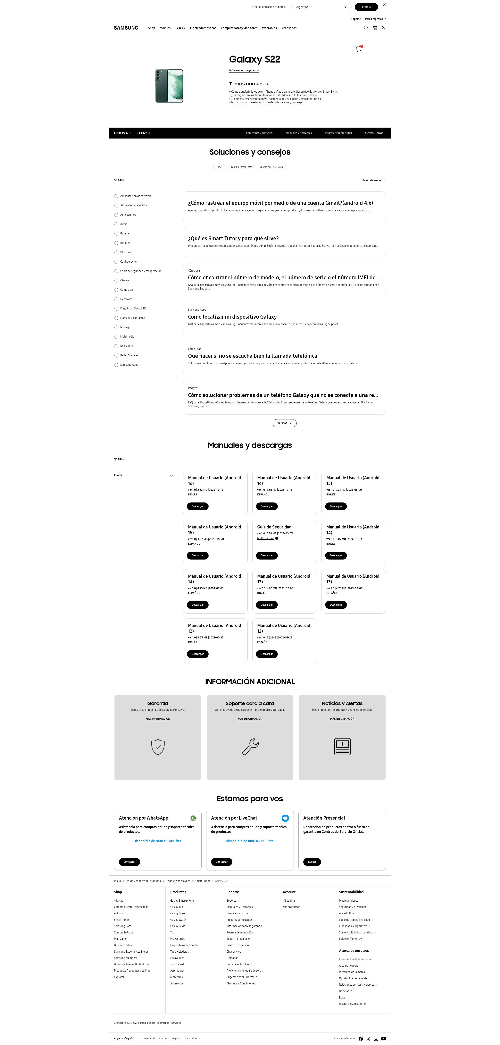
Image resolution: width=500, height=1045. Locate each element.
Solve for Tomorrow (350, 938)
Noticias (344, 991)
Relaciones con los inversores (357, 984)
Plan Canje (120, 938)
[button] (284, 206)
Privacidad (149, 1038)
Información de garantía (244, 70)
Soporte (231, 900)
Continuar (366, 7)
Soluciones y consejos (259, 133)
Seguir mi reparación (239, 938)
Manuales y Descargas (240, 907)
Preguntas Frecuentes (239, 920)
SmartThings (121, 920)
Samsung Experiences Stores (131, 951)
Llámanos (232, 958)
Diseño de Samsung (351, 1004)
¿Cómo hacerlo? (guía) (272, 167)
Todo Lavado (177, 964)
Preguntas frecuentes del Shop (132, 970)
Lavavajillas (177, 958)
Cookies (163, 1038)
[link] (358, 49)
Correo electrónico (238, 964)
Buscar (312, 862)
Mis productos (291, 907)
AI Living (119, 913)
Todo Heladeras (179, 951)
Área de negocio (348, 965)
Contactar (130, 862)
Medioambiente (348, 900)
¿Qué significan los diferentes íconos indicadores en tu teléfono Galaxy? (274, 95)
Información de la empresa (355, 959)
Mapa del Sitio (192, 1038)
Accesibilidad (347, 913)
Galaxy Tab (176, 907)
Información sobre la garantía (244, 926)
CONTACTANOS (374, 133)
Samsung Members (125, 958)
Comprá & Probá (123, 932)
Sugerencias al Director (241, 977)
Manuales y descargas (299, 133)
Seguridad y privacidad (353, 907)
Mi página (289, 900)
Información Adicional (338, 133)
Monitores (176, 977)
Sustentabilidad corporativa (356, 932)
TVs (172, 932)
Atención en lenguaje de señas (245, 970)
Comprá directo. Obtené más (131, 907)
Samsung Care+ (123, 926)
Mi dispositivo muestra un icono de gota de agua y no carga (266, 102)
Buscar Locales (123, 945)
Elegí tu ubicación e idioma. (269, 7)
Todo (219, 167)
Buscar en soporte (237, 913)
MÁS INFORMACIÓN (158, 719)
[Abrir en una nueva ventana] (360, 1038)
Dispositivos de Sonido (184, 945)
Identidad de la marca (352, 972)
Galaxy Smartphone (182, 900)
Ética (342, 997)
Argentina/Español (124, 1038)
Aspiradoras (177, 970)
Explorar (119, 977)
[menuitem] (151, 28)
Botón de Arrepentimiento (130, 964)
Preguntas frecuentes (241, 167)
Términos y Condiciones (241, 983)
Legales (176, 1038)
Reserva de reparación (240, 932)
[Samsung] (125, 28)
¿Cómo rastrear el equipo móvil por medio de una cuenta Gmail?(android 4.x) (276, 99)
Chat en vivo (234, 951)
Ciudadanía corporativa (353, 926)
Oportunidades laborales (354, 978)
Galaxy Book (177, 913)
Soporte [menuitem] (356, 19)
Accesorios (176, 983)
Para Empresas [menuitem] (374, 19)
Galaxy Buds (177, 926)
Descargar (198, 506)
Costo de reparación (238, 945)
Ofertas (118, 900)
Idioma (118, 476)
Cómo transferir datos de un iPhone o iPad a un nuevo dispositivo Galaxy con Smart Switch (285, 91)
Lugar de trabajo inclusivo (354, 920)
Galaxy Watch (178, 920)
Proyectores (177, 938)
